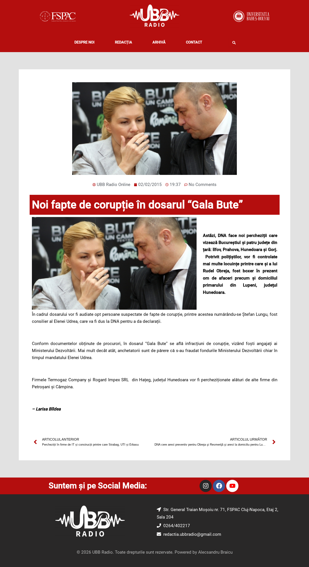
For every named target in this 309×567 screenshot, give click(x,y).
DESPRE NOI (84, 42)
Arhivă (159, 42)
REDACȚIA (123, 42)
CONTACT (194, 42)
